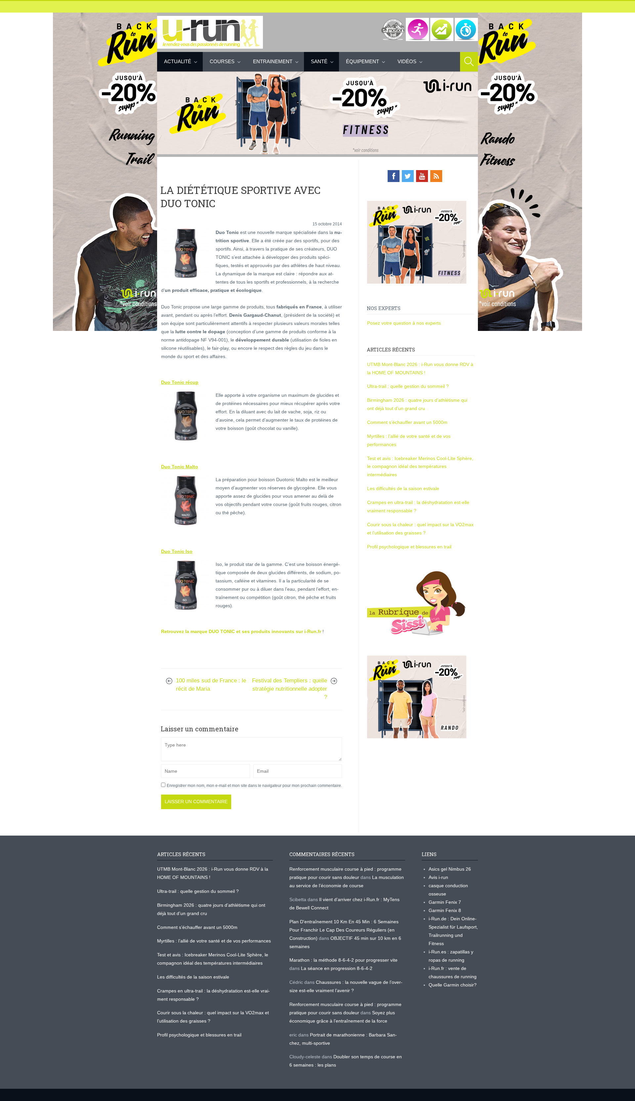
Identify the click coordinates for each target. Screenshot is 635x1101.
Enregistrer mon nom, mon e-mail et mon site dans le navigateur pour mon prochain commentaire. (254, 785)
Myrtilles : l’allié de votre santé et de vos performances (214, 940)
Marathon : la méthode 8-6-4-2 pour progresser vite (343, 960)
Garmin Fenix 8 (445, 910)
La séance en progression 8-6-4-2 (336, 968)
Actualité (177, 61)
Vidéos (407, 61)
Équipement (362, 61)
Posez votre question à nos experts (404, 323)
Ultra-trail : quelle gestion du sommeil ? (408, 386)
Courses (222, 61)
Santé (319, 61)
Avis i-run (438, 877)
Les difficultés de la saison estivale (403, 488)
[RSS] (436, 176)
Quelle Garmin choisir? (453, 984)
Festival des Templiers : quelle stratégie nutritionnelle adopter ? (289, 688)
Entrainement (272, 61)
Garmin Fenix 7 (445, 902)
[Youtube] (422, 176)
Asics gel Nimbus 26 (450, 869)
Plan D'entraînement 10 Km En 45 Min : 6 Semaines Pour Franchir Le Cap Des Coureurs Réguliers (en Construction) (344, 930)
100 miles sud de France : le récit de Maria (211, 684)
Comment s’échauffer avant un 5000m (408, 422)
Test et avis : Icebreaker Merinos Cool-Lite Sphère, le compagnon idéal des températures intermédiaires (420, 467)
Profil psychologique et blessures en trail (409, 546)
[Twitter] (408, 176)
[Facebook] (394, 176)
